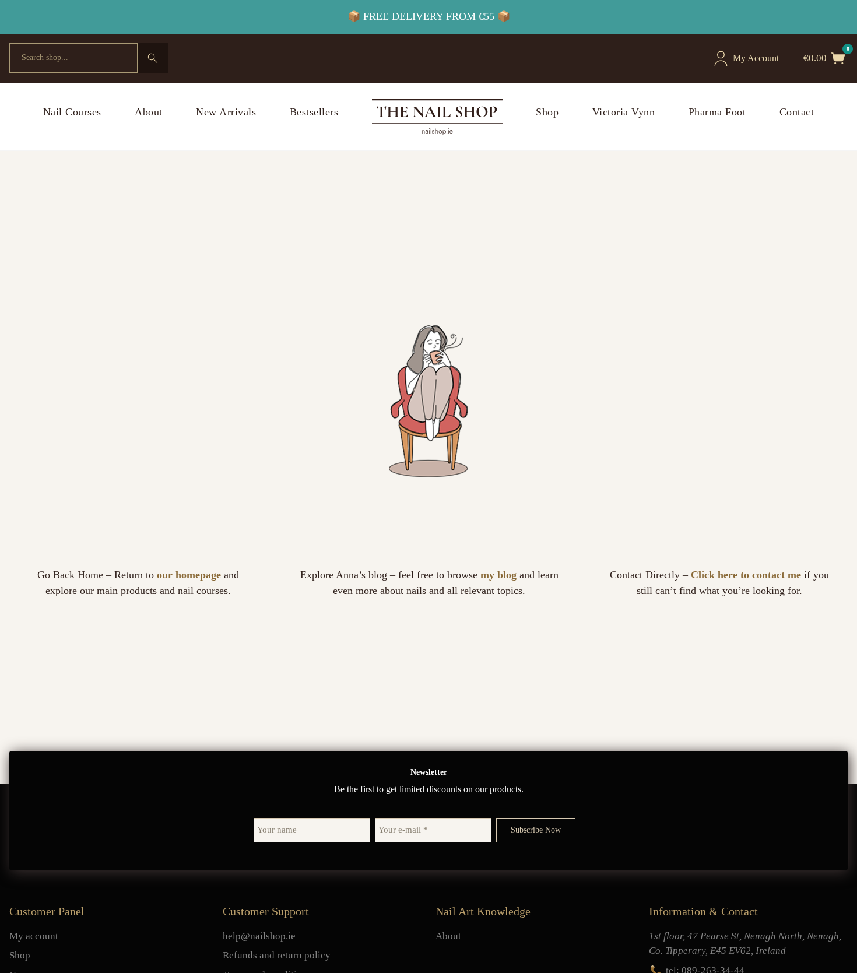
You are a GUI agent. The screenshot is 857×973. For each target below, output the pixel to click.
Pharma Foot (717, 112)
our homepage (189, 575)
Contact (796, 112)
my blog (498, 575)
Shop (547, 112)
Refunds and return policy (277, 955)
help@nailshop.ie (259, 936)
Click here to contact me (746, 575)
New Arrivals (226, 112)
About (149, 112)
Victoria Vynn (623, 112)
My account (33, 936)
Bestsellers (314, 112)
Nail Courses (72, 112)
